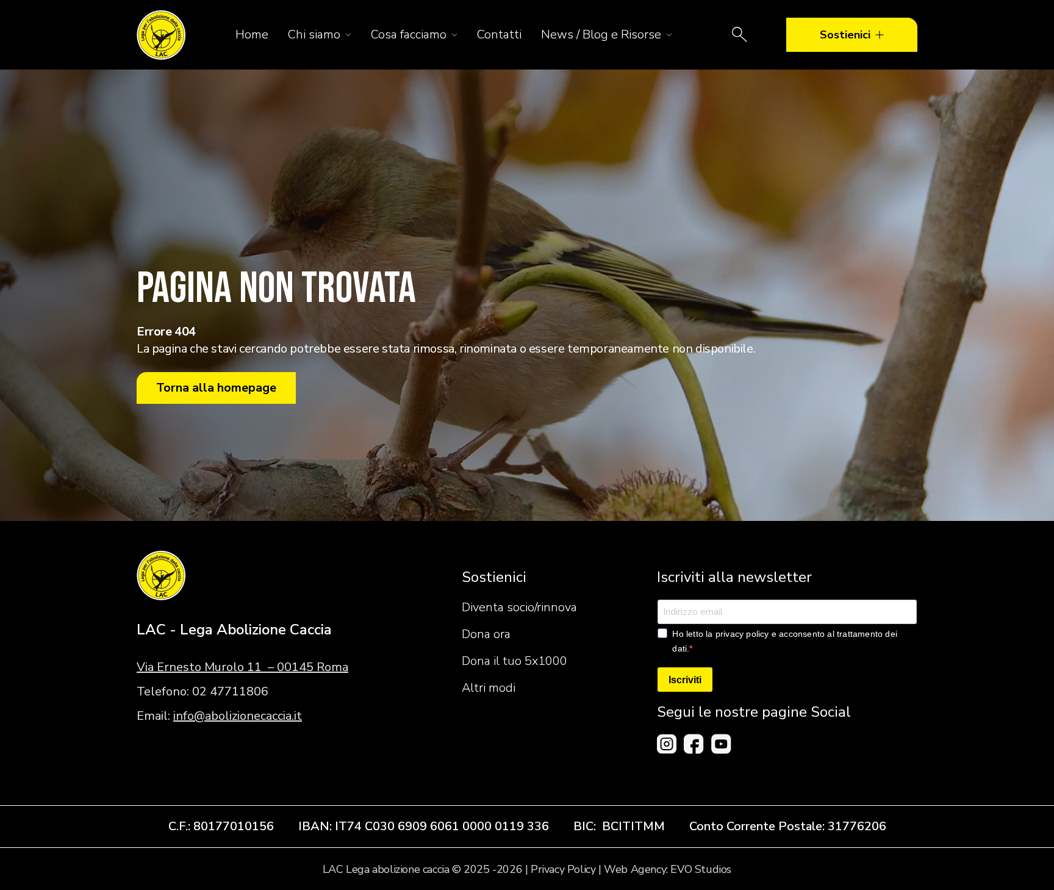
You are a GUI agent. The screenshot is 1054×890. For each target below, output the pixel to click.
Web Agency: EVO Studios (667, 869)
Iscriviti (685, 680)
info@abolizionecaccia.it (237, 716)
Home (251, 34)
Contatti (499, 34)
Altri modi (488, 688)
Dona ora (486, 634)
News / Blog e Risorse (601, 34)
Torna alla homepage (216, 387)
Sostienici (845, 34)
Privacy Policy (563, 869)
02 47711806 (230, 691)
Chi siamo (314, 34)
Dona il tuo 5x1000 (514, 661)
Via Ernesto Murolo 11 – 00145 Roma (242, 667)
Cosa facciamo (408, 34)
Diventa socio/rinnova (519, 607)
